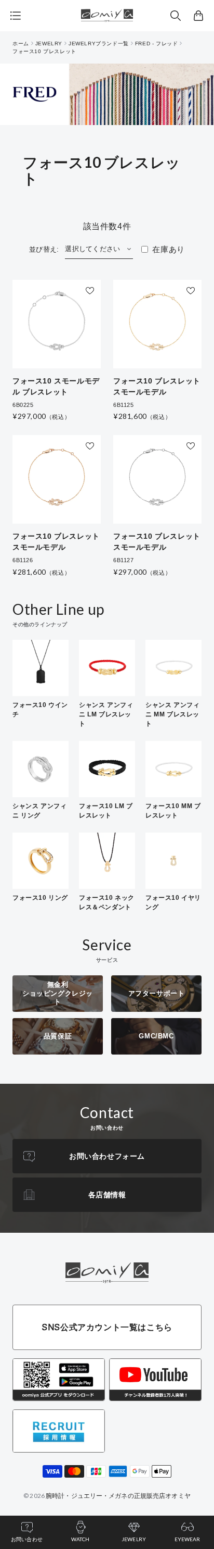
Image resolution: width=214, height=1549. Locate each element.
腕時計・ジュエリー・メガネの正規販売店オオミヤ (118, 1496)
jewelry (48, 43)
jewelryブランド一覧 (99, 43)
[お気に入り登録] (90, 290)
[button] (175, 15)
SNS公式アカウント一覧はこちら (107, 1327)
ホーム (20, 43)
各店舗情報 (107, 1195)
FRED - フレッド (156, 43)
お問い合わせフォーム (107, 1156)
